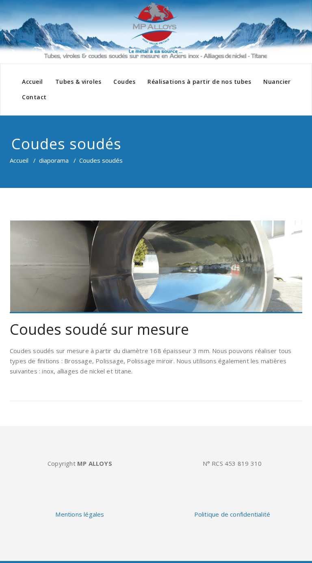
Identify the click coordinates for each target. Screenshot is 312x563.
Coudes (124, 81)
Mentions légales (79, 514)
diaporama (54, 160)
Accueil (32, 81)
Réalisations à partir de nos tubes (199, 81)
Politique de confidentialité (232, 514)
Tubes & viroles (78, 81)
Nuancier (276, 81)
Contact (34, 97)
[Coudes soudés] (156, 266)
